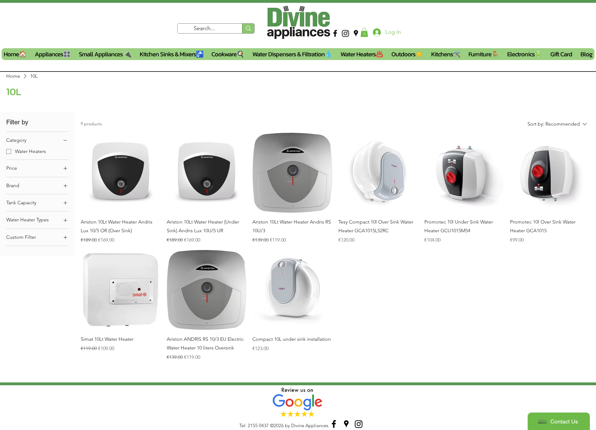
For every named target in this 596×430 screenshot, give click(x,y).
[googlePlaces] (355, 33)
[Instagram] (345, 33)
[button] (364, 32)
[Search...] (248, 28)
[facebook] (335, 33)
